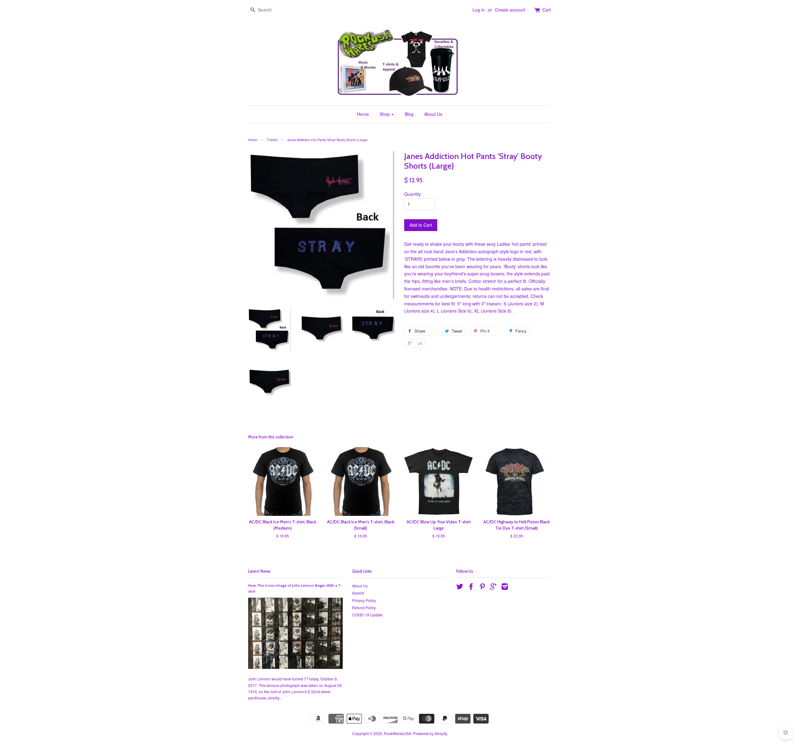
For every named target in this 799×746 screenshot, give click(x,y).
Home (363, 114)
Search (358, 592)
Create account (510, 10)
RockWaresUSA (397, 733)
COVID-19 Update (367, 614)
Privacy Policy (364, 600)
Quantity (412, 194)
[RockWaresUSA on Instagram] (504, 587)
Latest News (259, 571)
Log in (479, 10)
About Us (433, 114)
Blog (409, 114)
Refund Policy (364, 607)
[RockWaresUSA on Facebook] (471, 587)
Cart (546, 10)
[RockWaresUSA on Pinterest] (482, 587)
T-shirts (272, 139)
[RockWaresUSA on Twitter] (459, 587)
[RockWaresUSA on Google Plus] (493, 587)
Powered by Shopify (430, 733)
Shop (385, 114)
